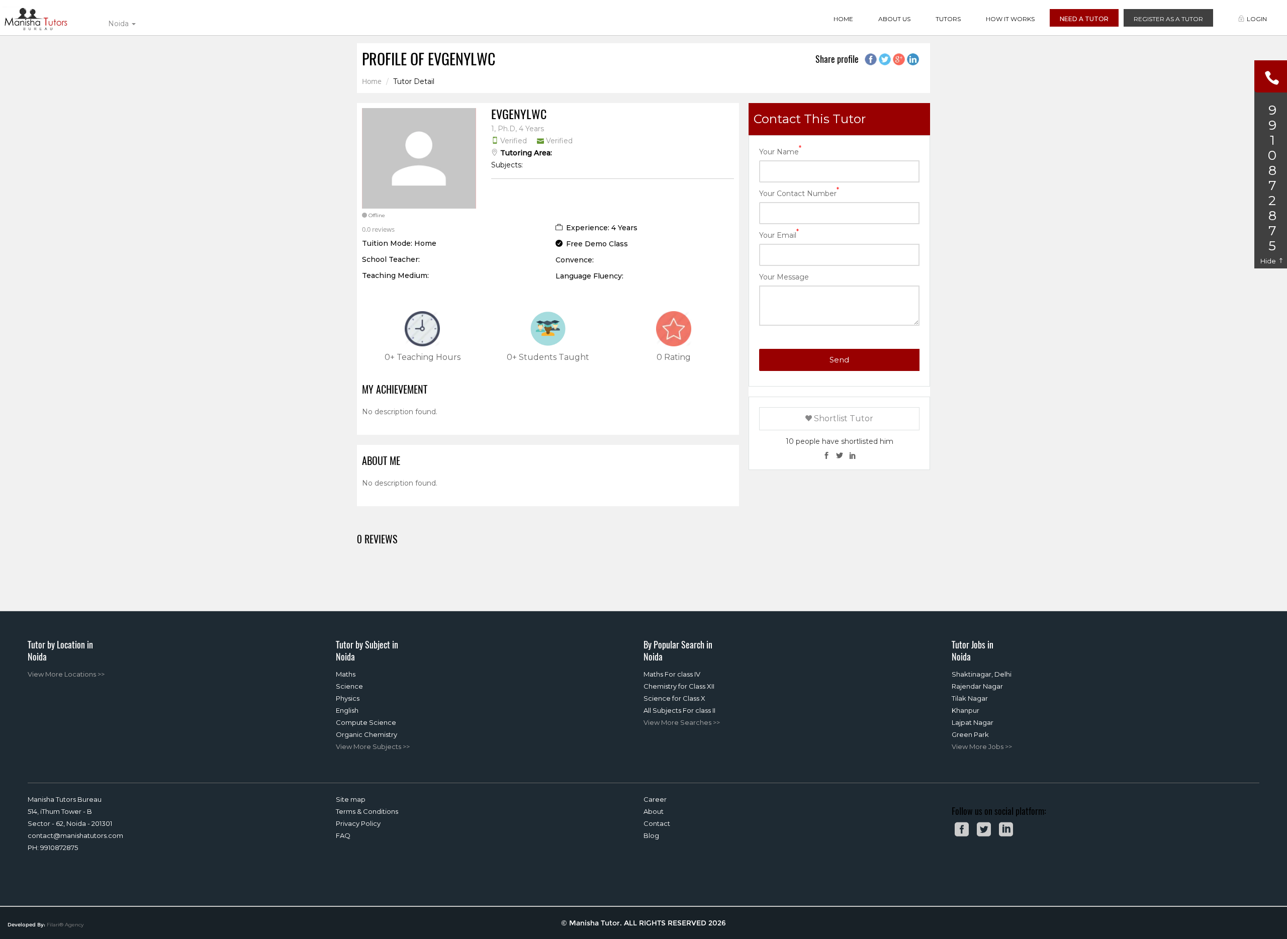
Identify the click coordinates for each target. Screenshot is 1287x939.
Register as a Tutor (1168, 19)
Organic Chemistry (366, 734)
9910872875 (59, 847)
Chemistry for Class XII (679, 686)
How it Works (1010, 19)
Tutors (948, 19)
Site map (350, 799)
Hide (1268, 261)
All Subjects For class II (679, 710)
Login (1257, 19)
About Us (894, 19)
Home (843, 19)
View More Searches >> (682, 722)
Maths (345, 674)
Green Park (970, 734)
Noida (119, 23)
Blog (651, 835)
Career (655, 799)
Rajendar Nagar (977, 686)
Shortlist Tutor (842, 418)
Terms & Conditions (367, 811)
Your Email (779, 234)
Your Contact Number (799, 192)
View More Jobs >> (982, 746)
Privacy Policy (358, 823)
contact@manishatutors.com (75, 835)
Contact (657, 823)
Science (349, 686)
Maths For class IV (672, 674)
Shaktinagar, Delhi (982, 674)
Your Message (784, 276)
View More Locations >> (66, 674)
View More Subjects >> (373, 746)
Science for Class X (674, 698)
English (347, 710)
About (654, 811)
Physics (347, 698)
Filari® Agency (65, 924)
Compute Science (366, 722)
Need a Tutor (1084, 19)
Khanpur (965, 710)
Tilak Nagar (970, 698)
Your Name (780, 151)
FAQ (343, 835)
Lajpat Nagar (972, 722)
